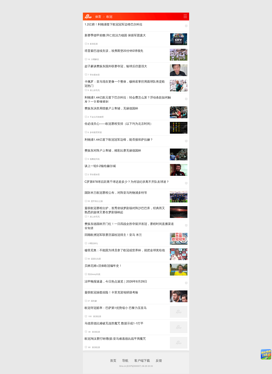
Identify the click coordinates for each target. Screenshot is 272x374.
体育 (98, 16)
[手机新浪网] (88, 16)
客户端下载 (142, 360)
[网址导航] (185, 16)
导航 (125, 360)
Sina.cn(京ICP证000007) (130, 365)
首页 (113, 360)
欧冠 (109, 16)
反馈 (159, 360)
